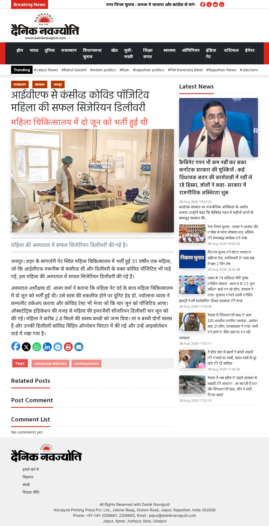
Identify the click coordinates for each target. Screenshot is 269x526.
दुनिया (50, 50)
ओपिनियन (191, 50)
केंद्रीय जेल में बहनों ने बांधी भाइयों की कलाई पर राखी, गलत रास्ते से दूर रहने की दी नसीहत (232, 358)
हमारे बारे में (31, 469)
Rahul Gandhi (75, 70)
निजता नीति (31, 492)
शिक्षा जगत (148, 53)
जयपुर (58, 84)
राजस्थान (69, 50)
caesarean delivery (50, 363)
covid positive (86, 363)
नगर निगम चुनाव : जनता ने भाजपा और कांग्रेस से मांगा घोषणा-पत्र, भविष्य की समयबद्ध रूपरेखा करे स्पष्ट (233, 232)
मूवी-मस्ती (128, 53)
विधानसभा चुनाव (92, 53)
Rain (125, 70)
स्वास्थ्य (169, 50)
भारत (33, 50)
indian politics (104, 70)
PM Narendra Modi (186, 70)
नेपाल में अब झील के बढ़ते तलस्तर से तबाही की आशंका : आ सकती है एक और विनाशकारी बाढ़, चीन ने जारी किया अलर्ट (232, 386)
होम (20, 50)
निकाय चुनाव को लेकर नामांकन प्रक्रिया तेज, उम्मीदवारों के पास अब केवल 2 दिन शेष (231, 258)
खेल (114, 50)
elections (250, 70)
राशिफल (231, 50)
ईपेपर (250, 50)
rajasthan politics (149, 70)
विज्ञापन (28, 477)
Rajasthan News (222, 70)
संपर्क (26, 484)
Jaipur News (47, 70)
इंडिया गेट (211, 53)
